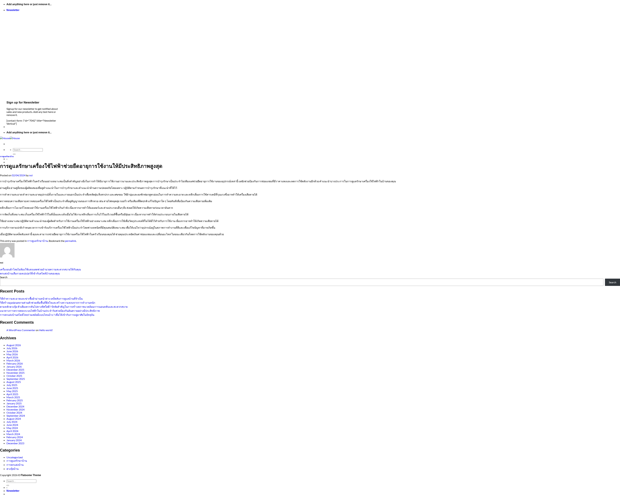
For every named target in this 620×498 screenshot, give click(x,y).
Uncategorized (14, 457)
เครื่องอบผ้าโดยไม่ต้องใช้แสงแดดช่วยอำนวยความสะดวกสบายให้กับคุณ (40, 269)
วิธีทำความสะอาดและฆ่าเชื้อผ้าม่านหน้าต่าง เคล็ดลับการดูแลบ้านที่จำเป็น (41, 298)
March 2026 (13, 360)
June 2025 (12, 388)
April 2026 (12, 357)
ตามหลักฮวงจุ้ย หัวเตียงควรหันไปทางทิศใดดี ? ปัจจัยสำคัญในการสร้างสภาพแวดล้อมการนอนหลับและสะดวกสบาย (64, 306)
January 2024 (14, 440)
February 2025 (14, 400)
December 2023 (15, 443)
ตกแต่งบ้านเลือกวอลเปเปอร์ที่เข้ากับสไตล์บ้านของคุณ (30, 273)
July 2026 (11, 348)
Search (3, 277)
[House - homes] (10, 138)
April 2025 (12, 394)
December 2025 (15, 369)
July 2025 (11, 384)
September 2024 (15, 415)
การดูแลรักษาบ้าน (7, 156)
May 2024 (12, 427)
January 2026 (14, 366)
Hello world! (46, 330)
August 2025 (13, 381)
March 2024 (13, 434)
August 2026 (13, 345)
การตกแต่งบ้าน (15, 464)
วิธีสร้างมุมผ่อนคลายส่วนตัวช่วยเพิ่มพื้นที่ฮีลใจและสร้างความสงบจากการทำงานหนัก (47, 302)
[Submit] (14, 154)
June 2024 (12, 424)
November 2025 (15, 372)
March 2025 (13, 397)
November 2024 (15, 409)
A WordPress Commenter (20, 330)
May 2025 (12, 391)
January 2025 (14, 403)
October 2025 (14, 375)
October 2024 (14, 412)
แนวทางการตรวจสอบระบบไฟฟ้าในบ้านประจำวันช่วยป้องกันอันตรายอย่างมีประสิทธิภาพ (50, 310)
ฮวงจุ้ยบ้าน (12, 468)
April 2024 (12, 430)
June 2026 (12, 351)
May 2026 (12, 354)
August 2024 (13, 418)
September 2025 (15, 378)
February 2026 (14, 363)
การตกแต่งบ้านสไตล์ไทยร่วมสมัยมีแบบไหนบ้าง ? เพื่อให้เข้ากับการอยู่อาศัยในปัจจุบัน (47, 314)
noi (31, 175)
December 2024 (15, 406)
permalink (70, 240)
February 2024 (14, 437)
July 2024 (11, 421)
